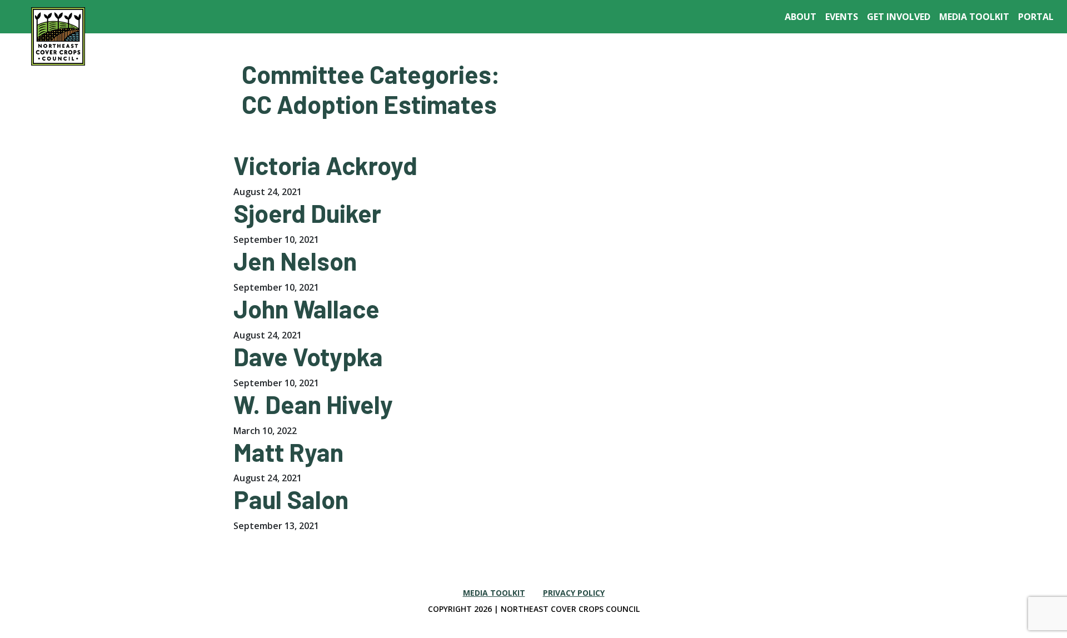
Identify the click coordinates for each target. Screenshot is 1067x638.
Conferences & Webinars (815, 53)
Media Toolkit (974, 17)
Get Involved (898, 17)
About (800, 17)
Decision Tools (651, 53)
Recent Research (930, 53)
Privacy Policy (574, 592)
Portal (1036, 17)
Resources (722, 53)
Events (841, 17)
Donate (997, 53)
